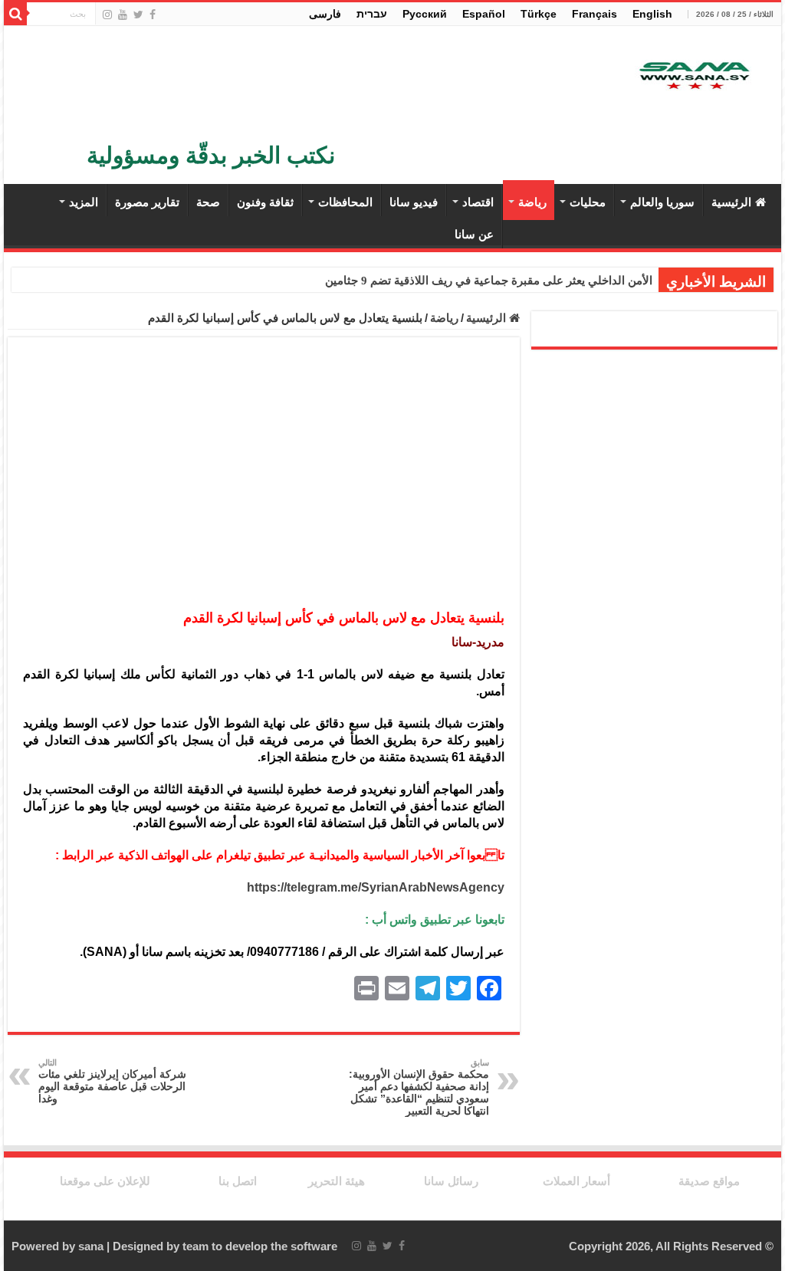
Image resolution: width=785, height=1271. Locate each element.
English (652, 14)
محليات (588, 202)
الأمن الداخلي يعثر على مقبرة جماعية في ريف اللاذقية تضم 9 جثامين (488, 280)
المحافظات (345, 202)
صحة (208, 202)
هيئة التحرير (336, 1180)
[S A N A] (693, 76)
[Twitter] (138, 14)
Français (594, 14)
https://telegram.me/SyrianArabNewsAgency (375, 887)
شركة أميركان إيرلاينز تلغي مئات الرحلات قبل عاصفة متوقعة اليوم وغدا (112, 1081)
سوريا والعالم (662, 202)
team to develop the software (259, 1246)
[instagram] (107, 14)
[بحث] (15, 13)
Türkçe (539, 14)
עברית (371, 14)
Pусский (424, 14)
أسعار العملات (576, 1180)
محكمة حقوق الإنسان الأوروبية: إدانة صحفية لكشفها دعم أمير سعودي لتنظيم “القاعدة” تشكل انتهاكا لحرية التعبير (419, 1087)
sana (90, 1246)
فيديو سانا (413, 202)
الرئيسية (731, 202)
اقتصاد (478, 202)
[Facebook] (152, 14)
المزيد (83, 202)
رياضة (532, 202)
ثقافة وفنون (265, 202)
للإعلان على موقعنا (105, 1180)
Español (483, 14)
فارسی (325, 14)
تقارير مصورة (147, 202)
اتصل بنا (237, 1180)
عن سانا (474, 234)
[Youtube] (123, 14)
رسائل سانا (451, 1180)
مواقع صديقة (709, 1180)
